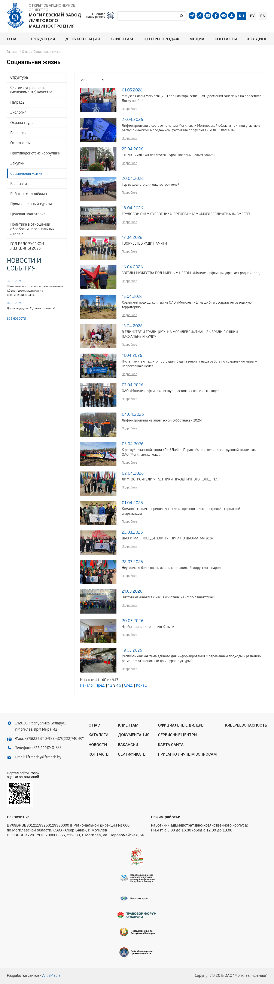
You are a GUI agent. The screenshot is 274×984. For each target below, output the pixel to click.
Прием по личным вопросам (187, 754)
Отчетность (20, 143)
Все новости (16, 319)
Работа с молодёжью (28, 194)
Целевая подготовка (27, 214)
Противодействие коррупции (35, 153)
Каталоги (98, 735)
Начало (86, 686)
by (252, 15)
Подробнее (129, 109)
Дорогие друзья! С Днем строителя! (31, 309)
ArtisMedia (51, 976)
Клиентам (121, 39)
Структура (19, 78)
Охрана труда (21, 123)
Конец (141, 686)
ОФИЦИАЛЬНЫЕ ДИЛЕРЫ (181, 725)
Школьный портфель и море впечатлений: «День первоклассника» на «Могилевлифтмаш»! (35, 291)
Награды (17, 103)
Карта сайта (171, 744)
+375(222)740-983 (39, 739)
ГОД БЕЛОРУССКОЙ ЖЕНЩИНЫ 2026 (27, 246)
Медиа (196, 39)
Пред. (100, 686)
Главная (12, 52)
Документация (82, 39)
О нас (13, 39)
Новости (98, 744)
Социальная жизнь (26, 174)
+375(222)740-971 (69, 739)
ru (241, 15)
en (263, 15)
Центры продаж (161, 39)
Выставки (18, 184)
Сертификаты (132, 754)
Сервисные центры (177, 735)
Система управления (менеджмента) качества (31, 90)
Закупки (17, 164)
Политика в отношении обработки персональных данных (32, 229)
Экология (18, 113)
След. (128, 686)
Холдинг (257, 39)
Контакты (225, 39)
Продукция (42, 39)
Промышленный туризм (31, 204)
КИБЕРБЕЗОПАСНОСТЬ (246, 725)
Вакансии (18, 133)
